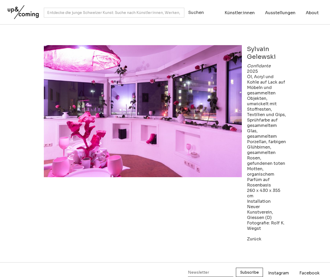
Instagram (278, 273)
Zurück (254, 239)
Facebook (309, 273)
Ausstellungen (280, 12)
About (312, 12)
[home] (22, 9)
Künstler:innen (240, 12)
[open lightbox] (143, 111)
